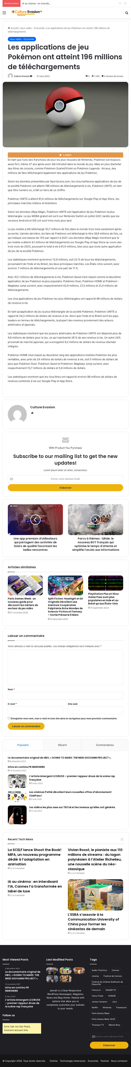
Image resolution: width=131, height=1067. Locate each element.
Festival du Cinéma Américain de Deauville (107, 983)
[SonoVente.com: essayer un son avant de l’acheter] (65, 978)
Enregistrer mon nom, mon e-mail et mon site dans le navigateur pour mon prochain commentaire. (64, 718)
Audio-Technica (99, 970)
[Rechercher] (126, 14)
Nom (11, 689)
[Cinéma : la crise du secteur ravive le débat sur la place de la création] (52, 978)
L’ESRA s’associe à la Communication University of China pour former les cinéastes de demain (93, 921)
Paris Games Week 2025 (103, 1019)
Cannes (115, 970)
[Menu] (4, 14)
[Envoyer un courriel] (31, 76)
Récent (62, 745)
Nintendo (107, 1007)
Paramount (121, 1007)
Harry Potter (97, 996)
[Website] (32, 413)
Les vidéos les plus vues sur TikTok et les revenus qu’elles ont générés (72, 807)
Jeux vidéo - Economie (32, 28)
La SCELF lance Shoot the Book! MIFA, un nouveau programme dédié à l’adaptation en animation (34, 857)
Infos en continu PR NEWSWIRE (26, 767)
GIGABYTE (111, 990)
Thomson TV (98, 1025)
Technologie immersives (72, 1060)
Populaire (23, 745)
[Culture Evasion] (26, 12)
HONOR (112, 996)
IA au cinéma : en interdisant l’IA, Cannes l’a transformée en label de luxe (60, 3)
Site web (72, 704)
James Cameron (99, 1001)
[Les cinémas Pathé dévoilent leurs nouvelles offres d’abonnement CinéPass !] (17, 796)
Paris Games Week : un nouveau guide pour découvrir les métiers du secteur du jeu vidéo (23, 603)
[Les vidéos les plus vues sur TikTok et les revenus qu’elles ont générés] (17, 815)
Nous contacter (119, 1060)
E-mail (12, 704)
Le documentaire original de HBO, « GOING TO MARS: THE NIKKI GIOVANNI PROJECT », (59, 757)
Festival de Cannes (113, 976)
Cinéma (53, 1060)
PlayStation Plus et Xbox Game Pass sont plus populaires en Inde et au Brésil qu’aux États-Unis (103, 598)
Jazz (114, 1001)
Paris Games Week (101, 1013)
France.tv (96, 990)
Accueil (14, 28)
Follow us (9, 1015)
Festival (105, 1060)
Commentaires (105, 745)
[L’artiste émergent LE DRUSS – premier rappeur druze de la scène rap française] (17, 781)
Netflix (95, 1007)
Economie (93, 1060)
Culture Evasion (22, 76)
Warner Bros (114, 1025)
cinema (95, 976)
